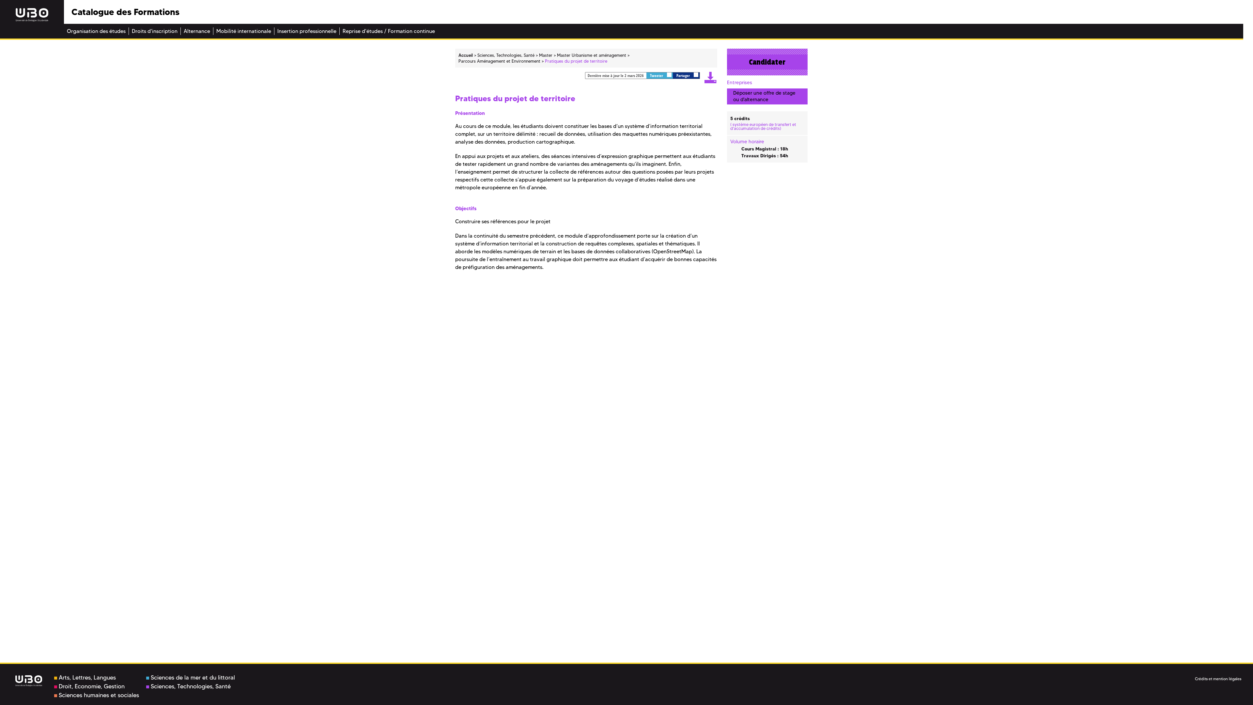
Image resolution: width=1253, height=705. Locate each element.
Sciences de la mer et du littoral (193, 677)
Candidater (767, 62)
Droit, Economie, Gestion (92, 686)
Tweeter (657, 75)
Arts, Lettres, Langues (87, 677)
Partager (683, 75)
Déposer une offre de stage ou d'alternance (764, 96)
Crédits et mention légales (1218, 678)
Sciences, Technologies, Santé (191, 686)
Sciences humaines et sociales (99, 695)
